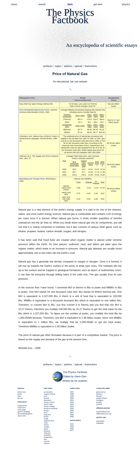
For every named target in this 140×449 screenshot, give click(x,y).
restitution (47, 435)
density (46, 398)
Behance (99, 394)
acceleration (48, 392)
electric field (48, 404)
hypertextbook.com (103, 412)
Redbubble (100, 423)
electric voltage (49, 406)
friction (46, 416)
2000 (72, 398)
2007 (72, 412)
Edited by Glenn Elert (75, 376)
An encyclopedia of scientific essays (101, 45)
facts (70, 4)
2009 (72, 416)
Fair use (20, 398)
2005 (72, 408)
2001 (72, 400)
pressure (47, 431)
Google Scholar (101, 398)
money (46, 425)
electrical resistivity (50, 408)
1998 (72, 394)
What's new (22, 392)
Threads (99, 402)
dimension (47, 400)
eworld (42, 4)
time (45, 439)
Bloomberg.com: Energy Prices (32, 179)
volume (46, 443)
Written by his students (75, 380)
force (45, 412)
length (46, 419)
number (46, 427)
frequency (47, 415)
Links (19, 396)
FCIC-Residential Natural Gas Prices (34, 110)
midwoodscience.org (103, 414)
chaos (14, 4)
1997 (72, 392)
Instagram (99, 400)
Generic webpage (24, 412)
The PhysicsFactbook (70, 16)
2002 (72, 402)
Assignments (22, 405)
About (20, 394)
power (46, 429)
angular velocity (49, 394)
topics (58, 66)
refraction (47, 433)
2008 (72, 415)
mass (46, 423)
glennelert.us (101, 392)
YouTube (99, 404)
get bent (98, 4)
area (45, 396)
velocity (46, 441)
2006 (72, 410)
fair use (74, 81)
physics (126, 4)
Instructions (22, 408)
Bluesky (99, 396)
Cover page (22, 410)
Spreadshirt (100, 421)
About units (22, 416)
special (78, 66)
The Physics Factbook (75, 372)
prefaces (47, 66)
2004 (72, 406)
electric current (49, 402)
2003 (72, 404)
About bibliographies (25, 414)
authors (68, 66)
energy (46, 410)
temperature (48, 437)
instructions (91, 66)
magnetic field (49, 421)
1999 (72, 396)
